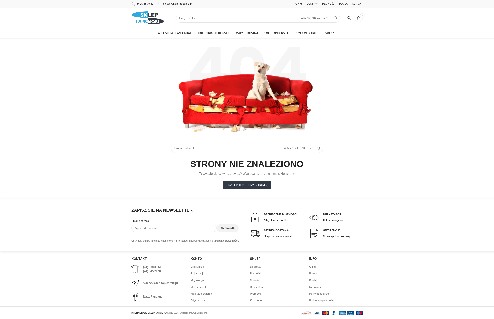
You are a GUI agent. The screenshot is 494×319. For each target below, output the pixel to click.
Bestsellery (256, 286)
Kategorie (256, 300)
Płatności (255, 273)
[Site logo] (147, 17)
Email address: (140, 220)
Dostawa (255, 266)
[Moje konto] (349, 18)
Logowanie (197, 266)
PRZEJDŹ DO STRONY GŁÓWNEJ (247, 185)
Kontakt (314, 280)
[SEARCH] (335, 18)
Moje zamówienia (201, 293)
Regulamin (315, 286)
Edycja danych (199, 300)
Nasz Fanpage (152, 296)
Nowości (255, 280)
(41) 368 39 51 (152, 267)
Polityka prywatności (321, 300)
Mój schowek (199, 286)
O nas (313, 266)
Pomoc (313, 273)
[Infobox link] (142, 4)
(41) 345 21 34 (152, 271)
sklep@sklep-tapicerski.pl (160, 283)
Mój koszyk (197, 280)
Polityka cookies (319, 293)
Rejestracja (197, 273)
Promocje (256, 293)
